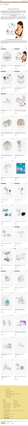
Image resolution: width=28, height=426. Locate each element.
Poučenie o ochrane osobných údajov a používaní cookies (13, 393)
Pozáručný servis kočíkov (6, 403)
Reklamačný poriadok (8, 392)
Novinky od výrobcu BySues (17, 405)
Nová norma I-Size (16, 406)
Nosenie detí (15, 403)
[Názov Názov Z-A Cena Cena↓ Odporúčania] (25, 46)
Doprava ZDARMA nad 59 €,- (6, 405)
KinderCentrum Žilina (6, 416)
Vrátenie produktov (8, 390)
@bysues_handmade (6, 411)
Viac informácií (10, 421)
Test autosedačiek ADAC (17, 404)
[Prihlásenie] (23, 0)
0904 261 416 (11, 416)
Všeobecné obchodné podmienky (10, 391)
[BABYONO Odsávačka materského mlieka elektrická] (14, 29)
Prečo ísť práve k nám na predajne (7, 404)
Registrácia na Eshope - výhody (7, 406)
